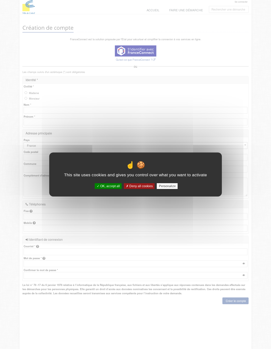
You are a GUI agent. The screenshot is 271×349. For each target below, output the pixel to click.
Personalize (167, 186)
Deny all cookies (141, 186)
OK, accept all (109, 186)
